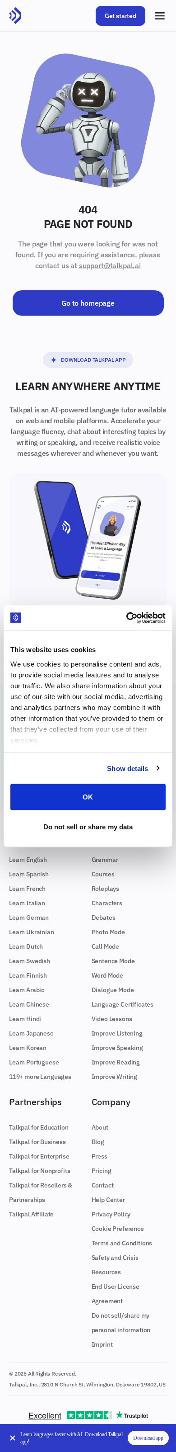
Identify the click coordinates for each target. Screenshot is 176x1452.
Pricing (101, 1171)
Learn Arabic (26, 990)
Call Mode (106, 946)
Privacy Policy (111, 1214)
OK (88, 797)
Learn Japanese (31, 1033)
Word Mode (108, 975)
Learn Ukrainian (31, 932)
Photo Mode (108, 932)
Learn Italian (27, 903)
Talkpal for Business (37, 1142)
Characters (107, 903)
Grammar (105, 860)
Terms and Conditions (122, 1243)
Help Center (108, 1200)
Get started (120, 16)
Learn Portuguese (34, 1062)
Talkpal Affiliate (31, 1214)
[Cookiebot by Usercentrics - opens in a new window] (127, 618)
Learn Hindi (25, 1019)
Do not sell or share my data (88, 826)
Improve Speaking (117, 1048)
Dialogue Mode (113, 990)
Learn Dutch (26, 946)
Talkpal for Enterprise (39, 1156)
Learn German (29, 917)
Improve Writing (115, 1077)
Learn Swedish (29, 961)
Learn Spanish (29, 874)
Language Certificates (123, 1004)
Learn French (27, 888)
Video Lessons (112, 1019)
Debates (104, 917)
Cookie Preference (118, 1229)
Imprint (102, 1344)
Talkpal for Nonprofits (39, 1171)
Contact (103, 1185)
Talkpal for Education (39, 1127)
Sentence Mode (113, 961)
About (100, 1127)
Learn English (28, 860)
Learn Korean (27, 1048)
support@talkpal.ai (110, 265)
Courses (103, 874)
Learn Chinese (29, 1004)
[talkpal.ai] (15, 15)
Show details (127, 768)
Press (99, 1156)
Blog (98, 1142)
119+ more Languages (40, 1077)
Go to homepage (88, 302)
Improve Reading (116, 1062)
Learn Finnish (28, 975)
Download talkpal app (93, 359)
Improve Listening (117, 1033)
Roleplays (106, 888)
